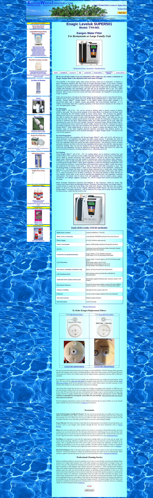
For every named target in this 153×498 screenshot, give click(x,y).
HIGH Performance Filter (38, 46)
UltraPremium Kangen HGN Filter (38, 55)
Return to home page (89, 306)
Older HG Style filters (76, 314)
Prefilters (119, 446)
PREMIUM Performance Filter (38, 49)
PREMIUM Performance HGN (38, 50)
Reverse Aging (38, 221)
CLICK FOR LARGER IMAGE (74, 366)
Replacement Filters (80, 68)
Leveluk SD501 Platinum (109, 72)
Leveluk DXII (87, 72)
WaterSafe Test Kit (38, 201)
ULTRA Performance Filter (38, 51)
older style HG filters (77, 381)
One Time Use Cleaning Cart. (38, 72)
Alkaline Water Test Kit (38, 200)
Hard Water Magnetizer (38, 240)
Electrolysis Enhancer (110, 453)
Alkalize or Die (38, 222)
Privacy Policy (104, 5)
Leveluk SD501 (98, 72)
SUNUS (56, 72)
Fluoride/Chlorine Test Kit (34, 203)
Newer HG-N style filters (106, 314)
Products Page (122, 9)
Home (96, 5)
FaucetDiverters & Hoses (38, 99)
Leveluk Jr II (73, 72)
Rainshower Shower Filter (38, 130)
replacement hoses (112, 435)
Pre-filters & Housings (38, 80)
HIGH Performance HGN (38, 48)
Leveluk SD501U (120, 72)
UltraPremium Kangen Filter (38, 54)
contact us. (81, 482)
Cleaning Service (100, 68)
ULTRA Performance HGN (38, 53)
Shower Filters (38, 117)
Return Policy (122, 5)
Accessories (90, 68)
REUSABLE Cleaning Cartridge (38, 73)
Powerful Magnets (38, 225)
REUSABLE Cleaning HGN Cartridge (35, 74)
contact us (84, 403)
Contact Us (113, 5)
